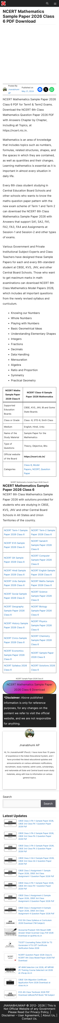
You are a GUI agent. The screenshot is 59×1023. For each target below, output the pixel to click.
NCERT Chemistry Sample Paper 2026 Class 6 (41, 640)
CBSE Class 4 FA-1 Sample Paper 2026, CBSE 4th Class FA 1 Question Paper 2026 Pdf (36, 886)
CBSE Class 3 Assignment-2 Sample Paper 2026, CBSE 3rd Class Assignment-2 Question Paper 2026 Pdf (36, 898)
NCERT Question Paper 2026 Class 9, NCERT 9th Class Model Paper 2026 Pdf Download (36, 958)
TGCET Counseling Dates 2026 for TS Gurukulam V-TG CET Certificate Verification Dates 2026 (35, 945)
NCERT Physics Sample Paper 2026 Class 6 (41, 625)
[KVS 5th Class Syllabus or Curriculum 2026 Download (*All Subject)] (10, 923)
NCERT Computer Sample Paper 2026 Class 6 (41, 559)
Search (7, 796)
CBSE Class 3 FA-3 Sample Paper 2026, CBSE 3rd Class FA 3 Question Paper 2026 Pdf (36, 848)
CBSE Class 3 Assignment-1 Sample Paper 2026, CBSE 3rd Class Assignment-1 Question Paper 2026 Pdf (36, 873)
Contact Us (29, 1018)
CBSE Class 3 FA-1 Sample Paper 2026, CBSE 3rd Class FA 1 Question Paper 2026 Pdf (36, 824)
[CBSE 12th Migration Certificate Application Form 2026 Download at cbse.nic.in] (10, 982)
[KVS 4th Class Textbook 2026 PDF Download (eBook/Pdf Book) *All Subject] (10, 995)
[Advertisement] (29, 54)
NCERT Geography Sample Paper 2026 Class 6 (14, 610)
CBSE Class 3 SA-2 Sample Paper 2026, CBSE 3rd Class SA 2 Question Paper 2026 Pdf (36, 861)
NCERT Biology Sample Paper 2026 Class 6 (41, 610)
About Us (49, 1015)
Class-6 (28, 465)
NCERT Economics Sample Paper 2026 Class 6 (14, 654)
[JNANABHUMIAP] (3, 3)
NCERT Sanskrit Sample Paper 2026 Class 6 (41, 545)
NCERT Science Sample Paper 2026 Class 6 (41, 595)
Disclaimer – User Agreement (20, 1015)
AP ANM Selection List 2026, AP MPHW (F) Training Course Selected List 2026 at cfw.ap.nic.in (36, 970)
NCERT (36, 469)
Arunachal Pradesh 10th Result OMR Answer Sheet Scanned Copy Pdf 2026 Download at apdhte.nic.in (36, 933)
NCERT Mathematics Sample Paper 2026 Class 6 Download (29, 687)
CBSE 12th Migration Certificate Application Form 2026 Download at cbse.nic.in (34, 982)
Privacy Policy (39, 1012)
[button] (47, 3)
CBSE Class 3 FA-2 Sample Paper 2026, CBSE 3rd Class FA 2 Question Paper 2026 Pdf (36, 836)
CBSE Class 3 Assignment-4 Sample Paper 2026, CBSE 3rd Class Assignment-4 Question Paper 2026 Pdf (36, 911)
